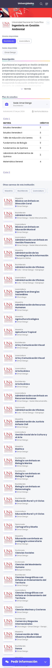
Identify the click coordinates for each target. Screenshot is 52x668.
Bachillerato (9, 41)
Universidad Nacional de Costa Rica (27, 22)
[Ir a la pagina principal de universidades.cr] (26, 3)
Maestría (9, 191)
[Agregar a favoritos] (48, 23)
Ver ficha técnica (41, 111)
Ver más (27, 89)
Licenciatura (24, 41)
